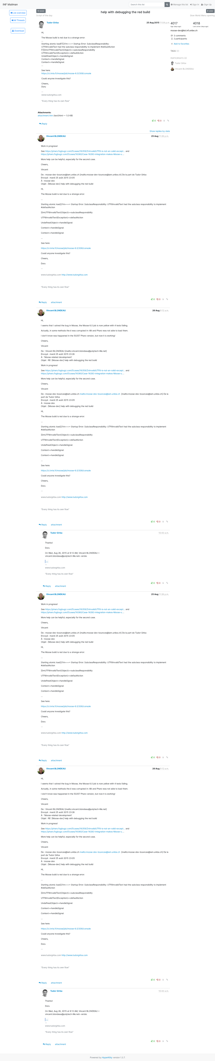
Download (19, 30)
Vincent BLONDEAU (56, 136)
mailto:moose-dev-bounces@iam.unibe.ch (100, 394)
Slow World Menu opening (202, 15)
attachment (56, 302)
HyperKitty (107, 1057)
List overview (18, 13)
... (47, 561)
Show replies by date (160, 131)
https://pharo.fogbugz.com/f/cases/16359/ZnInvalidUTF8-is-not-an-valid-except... (85, 151)
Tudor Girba (53, 22)
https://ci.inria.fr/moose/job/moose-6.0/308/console (66, 73)
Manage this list (180, 4)
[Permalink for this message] (168, 120)
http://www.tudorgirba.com (75, 274)
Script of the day (44, 15)
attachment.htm (45, 115)
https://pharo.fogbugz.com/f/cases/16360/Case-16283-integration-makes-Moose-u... (82, 154)
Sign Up (207, 4)
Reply (44, 123)
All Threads (19, 20)
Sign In (195, 4)
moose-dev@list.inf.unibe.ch (184, 30)
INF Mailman (10, 4)
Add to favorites (181, 43)
